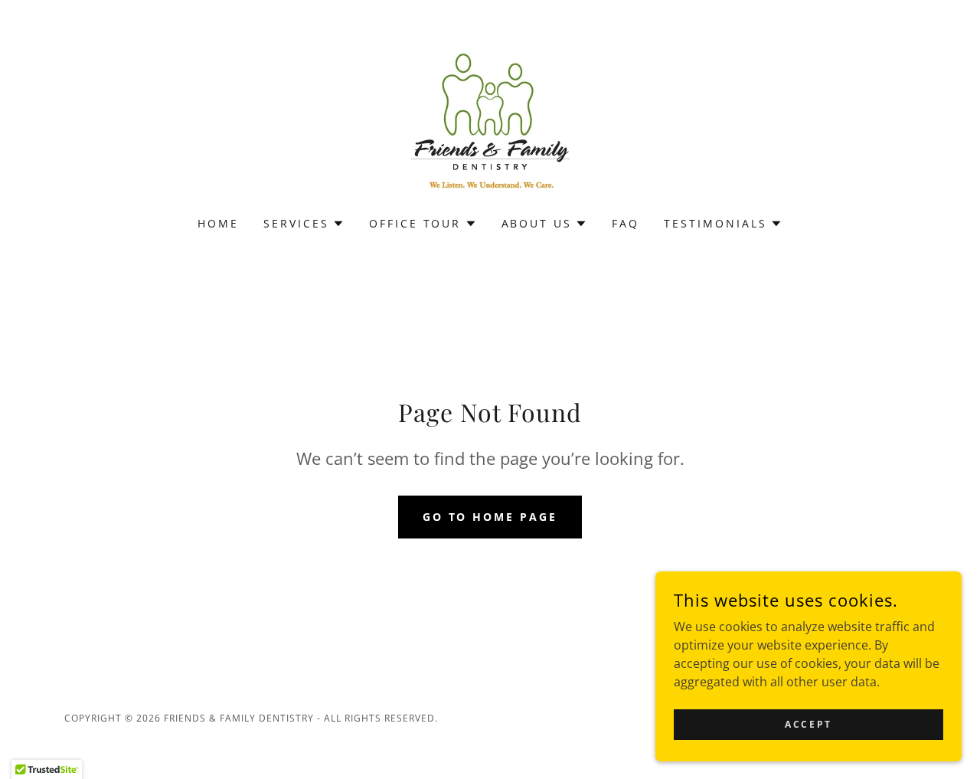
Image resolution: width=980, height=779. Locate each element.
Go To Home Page (490, 516)
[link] (490, 118)
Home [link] (218, 223)
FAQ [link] (625, 223)
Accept (808, 724)
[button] (304, 223)
